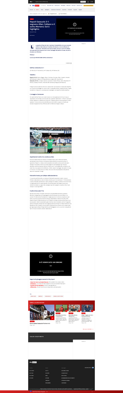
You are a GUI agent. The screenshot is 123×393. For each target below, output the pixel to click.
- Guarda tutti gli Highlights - (37, 285)
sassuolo (48, 296)
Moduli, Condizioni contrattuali (45, 388)
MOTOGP (74, 5)
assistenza (83, 388)
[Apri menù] (30, 5)
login (91, 1)
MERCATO (68, 5)
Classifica (64, 9)
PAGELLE (32, 54)
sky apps (47, 373)
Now (46, 375)
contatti (87, 388)
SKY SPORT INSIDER (88, 5)
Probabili (70, 9)
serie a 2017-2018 (58, 296)
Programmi (47, 382)
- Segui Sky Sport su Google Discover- (39, 282)
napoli (40, 296)
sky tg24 (31, 373)
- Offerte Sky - (33, 287)
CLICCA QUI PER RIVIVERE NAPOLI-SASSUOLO (41, 57)
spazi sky (47, 380)
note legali (64, 375)
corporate (63, 382)
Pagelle (80, 9)
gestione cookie (65, 370)
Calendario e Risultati (56, 9)
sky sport (31, 370)
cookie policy (64, 373)
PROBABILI (63, 5)
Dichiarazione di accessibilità (67, 378)
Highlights (47, 9)
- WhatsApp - (33, 283)
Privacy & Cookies (54, 388)
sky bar (47, 378)
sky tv (46, 370)
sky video (31, 375)
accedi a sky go (88, 367)
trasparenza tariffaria (77, 388)
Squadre (75, 9)
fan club (33, 296)
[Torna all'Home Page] (35, 5)
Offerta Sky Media (65, 380)
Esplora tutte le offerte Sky (42, 1)
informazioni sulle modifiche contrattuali (65, 388)
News (42, 9)
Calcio (31, 9)
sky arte (31, 378)
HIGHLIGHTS (57, 5)
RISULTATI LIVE (50, 5)
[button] (59, 391)
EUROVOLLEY (79, 5)
